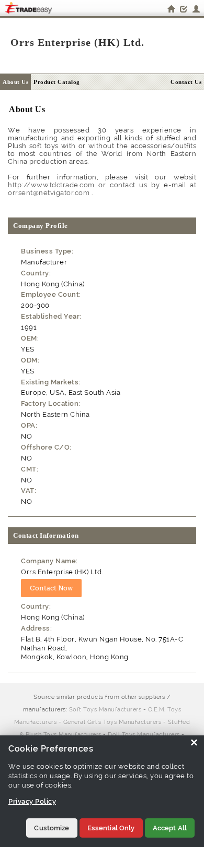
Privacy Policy (32, 801)
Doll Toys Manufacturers (144, 734)
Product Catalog (56, 82)
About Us (15, 82)
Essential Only (111, 828)
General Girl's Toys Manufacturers (112, 722)
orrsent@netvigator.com (48, 193)
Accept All (170, 828)
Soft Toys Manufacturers (105, 709)
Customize (51, 828)
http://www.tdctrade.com (51, 185)
